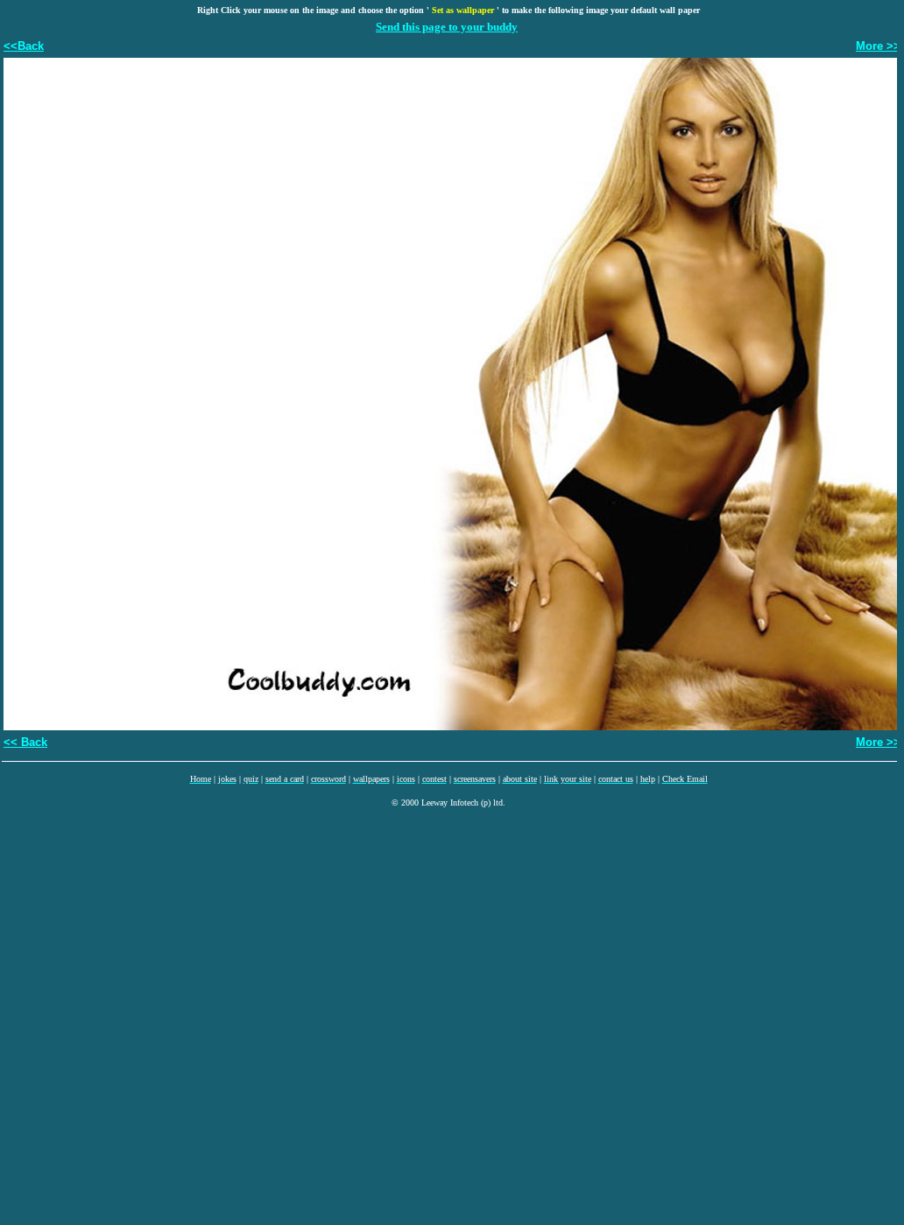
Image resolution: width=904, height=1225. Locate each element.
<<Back (24, 46)
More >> (878, 46)
